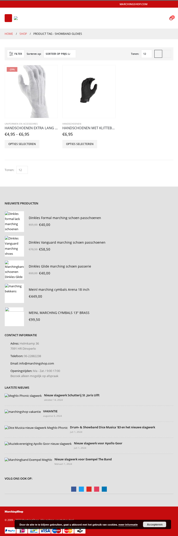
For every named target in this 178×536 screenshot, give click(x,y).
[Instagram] (170, 4)
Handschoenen (71, 123)
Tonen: (135, 53)
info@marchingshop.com (36, 363)
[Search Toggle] (161, 18)
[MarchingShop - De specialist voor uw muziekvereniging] (26, 18)
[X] (157, 4)
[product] (89, 91)
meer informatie (128, 524)
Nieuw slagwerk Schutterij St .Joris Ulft (71, 395)
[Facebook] (151, 4)
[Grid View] (158, 54)
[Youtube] (164, 4)
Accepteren (154, 524)
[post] (23, 395)
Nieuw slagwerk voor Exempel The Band (83, 459)
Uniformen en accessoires (21, 123)
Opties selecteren (22, 144)
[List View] (167, 54)
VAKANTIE (50, 411)
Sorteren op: (34, 53)
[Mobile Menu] (8, 18)
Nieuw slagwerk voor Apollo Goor (98, 443)
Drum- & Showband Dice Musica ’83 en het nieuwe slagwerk (112, 427)
